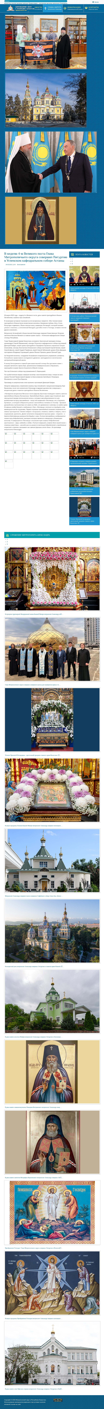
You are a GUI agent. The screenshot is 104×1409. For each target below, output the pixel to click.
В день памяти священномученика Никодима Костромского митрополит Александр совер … (33, 1107)
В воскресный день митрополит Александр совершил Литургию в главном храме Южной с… (34, 966)
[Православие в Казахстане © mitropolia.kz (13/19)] (8, 454)
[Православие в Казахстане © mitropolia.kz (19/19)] (8, 463)
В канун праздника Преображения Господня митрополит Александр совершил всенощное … (33, 1318)
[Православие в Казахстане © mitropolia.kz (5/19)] (45, 436)
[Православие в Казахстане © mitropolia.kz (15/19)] (27, 454)
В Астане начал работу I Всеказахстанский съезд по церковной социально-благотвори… (83, 318)
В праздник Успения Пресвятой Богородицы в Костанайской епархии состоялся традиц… (84, 377)
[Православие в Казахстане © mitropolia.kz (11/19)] (45, 445)
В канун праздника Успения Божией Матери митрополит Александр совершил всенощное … (33, 825)
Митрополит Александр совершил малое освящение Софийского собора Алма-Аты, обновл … (34, 896)
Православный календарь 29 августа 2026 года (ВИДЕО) (84, 404)
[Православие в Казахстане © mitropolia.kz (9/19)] (27, 445)
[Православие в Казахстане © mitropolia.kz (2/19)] (18, 436)
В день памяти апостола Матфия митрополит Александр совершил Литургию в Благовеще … (33, 1037)
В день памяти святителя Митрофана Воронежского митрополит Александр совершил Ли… (34, 1177)
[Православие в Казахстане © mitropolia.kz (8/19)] (18, 445)
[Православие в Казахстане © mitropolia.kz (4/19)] (36, 436)
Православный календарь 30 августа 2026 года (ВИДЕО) (84, 289)
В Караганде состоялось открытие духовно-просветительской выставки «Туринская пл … (84, 462)
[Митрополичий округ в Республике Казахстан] (20, 8)
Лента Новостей (84, 254)
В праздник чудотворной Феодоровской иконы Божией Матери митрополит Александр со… (82, 348)
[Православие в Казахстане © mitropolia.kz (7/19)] (8, 445)
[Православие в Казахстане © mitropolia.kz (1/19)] (8, 436)
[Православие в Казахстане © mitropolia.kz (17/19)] (45, 454)
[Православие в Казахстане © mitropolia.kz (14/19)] (18, 454)
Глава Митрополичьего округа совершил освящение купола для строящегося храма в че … (84, 433)
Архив (97, 2)
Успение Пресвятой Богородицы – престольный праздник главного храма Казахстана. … (82, 521)
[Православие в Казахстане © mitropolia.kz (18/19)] (54, 454)
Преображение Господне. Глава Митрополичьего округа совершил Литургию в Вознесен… (34, 1248)
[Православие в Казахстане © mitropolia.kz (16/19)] (36, 454)
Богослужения (21, 264)
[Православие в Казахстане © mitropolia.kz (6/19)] (54, 436)
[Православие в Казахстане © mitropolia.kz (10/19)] (36, 445)
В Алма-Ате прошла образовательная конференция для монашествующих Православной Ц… (81, 491)
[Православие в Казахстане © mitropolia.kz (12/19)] (54, 445)
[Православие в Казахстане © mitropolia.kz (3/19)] (27, 436)
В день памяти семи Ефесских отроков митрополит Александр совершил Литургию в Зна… (34, 1389)
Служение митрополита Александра (30, 535)
